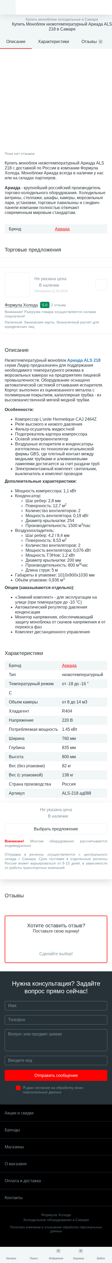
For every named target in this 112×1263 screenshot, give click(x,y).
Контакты (14, 1197)
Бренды (12, 1130)
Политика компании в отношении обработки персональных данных (56, 1229)
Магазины (14, 1147)
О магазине (16, 1164)
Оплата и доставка (23, 1181)
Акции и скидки (19, 1113)
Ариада (62, 229)
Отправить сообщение (56, 1075)
